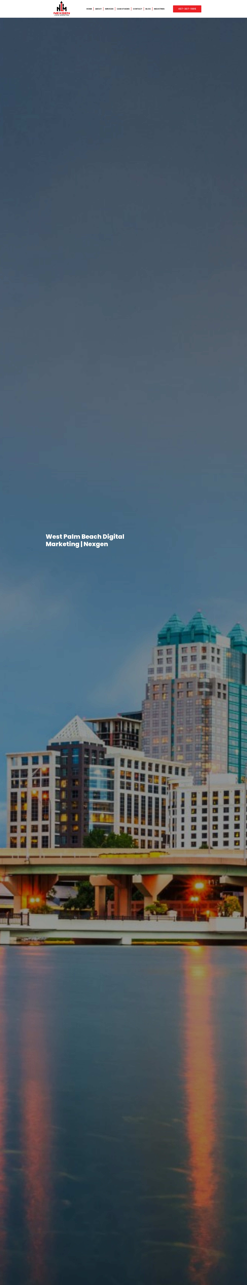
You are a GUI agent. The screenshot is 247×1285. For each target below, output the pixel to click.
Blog (148, 9)
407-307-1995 (187, 8)
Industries (159, 9)
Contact (137, 9)
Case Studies (123, 9)
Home (89, 9)
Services (109, 9)
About (98, 9)
